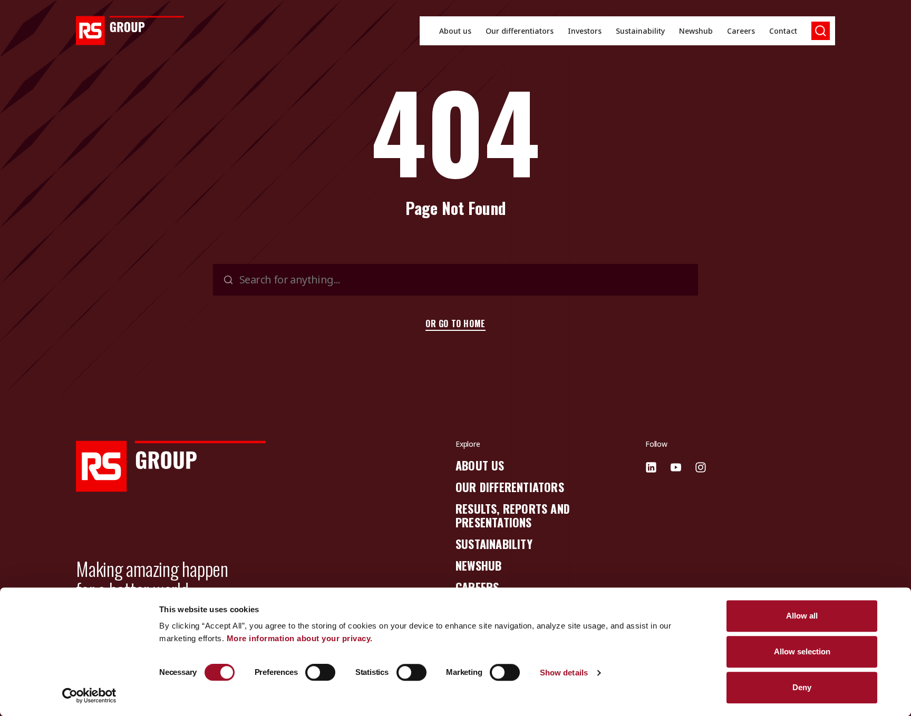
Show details (564, 672)
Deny (801, 687)
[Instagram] (700, 467)
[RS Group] (130, 30)
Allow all (802, 615)
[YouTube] (676, 467)
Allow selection (802, 651)
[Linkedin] (651, 467)
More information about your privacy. (300, 638)
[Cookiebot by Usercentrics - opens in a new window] (89, 695)
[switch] (320, 672)
